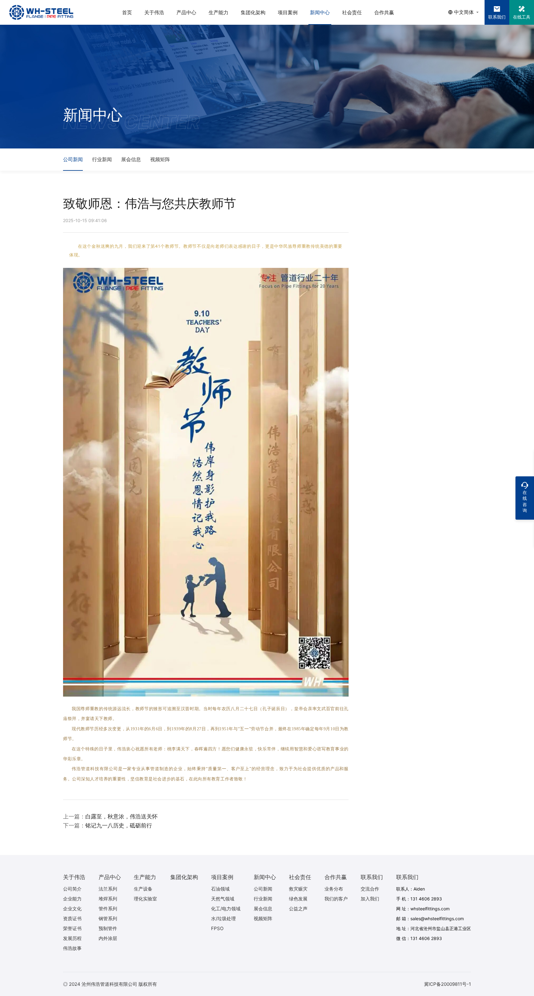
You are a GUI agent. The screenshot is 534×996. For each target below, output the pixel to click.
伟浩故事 (72, 948)
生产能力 (218, 12)
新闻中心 (320, 12)
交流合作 (370, 889)
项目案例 (288, 12)
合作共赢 (384, 12)
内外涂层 (108, 938)
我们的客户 (336, 899)
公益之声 (298, 909)
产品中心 (186, 12)
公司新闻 (73, 159)
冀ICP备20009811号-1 (447, 984)
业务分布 (333, 889)
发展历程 (72, 938)
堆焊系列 (108, 899)
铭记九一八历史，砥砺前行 (118, 825)
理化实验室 (145, 899)
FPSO (217, 928)
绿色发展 (298, 899)
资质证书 (72, 918)
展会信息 (131, 159)
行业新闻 (102, 159)
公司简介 (72, 889)
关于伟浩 (154, 12)
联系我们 (372, 877)
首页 (127, 12)
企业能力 (72, 899)
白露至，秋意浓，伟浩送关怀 (121, 816)
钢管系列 (108, 918)
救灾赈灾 (298, 889)
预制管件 (108, 928)
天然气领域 (222, 899)
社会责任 (352, 12)
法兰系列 (108, 889)
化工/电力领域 (225, 909)
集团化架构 (253, 12)
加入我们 (370, 899)
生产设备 (143, 889)
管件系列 (108, 909)
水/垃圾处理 (223, 918)
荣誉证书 (72, 928)
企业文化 (72, 909)
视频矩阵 (160, 159)
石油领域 (220, 889)
